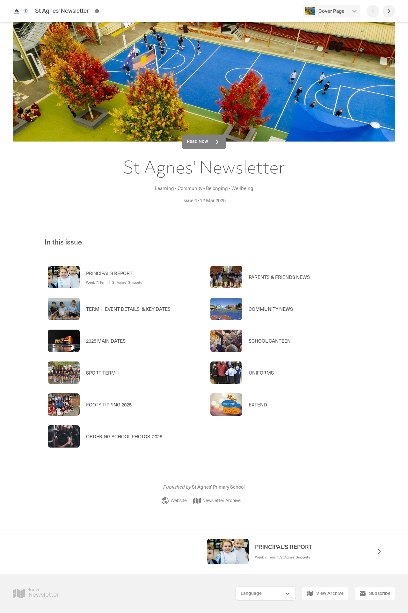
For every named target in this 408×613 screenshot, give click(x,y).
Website (179, 501)
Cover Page (331, 11)
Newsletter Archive (221, 501)
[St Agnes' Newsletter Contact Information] (97, 11)
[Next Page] (388, 11)
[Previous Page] (373, 11)
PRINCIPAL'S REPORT (283, 547)
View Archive (330, 593)
